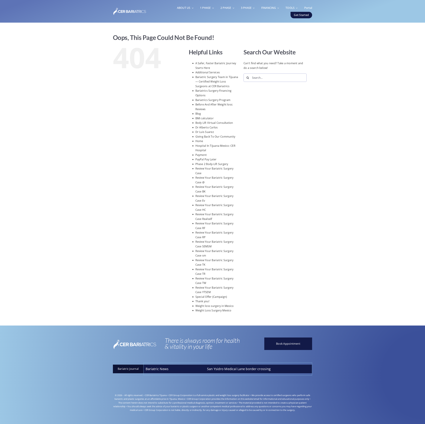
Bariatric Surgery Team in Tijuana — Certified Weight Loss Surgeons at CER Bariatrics (216, 81)
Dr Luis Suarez (204, 132)
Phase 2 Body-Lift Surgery (211, 164)
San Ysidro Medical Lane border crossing (213, 369)
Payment (201, 155)
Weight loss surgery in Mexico (214, 306)
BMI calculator (204, 118)
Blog (198, 113)
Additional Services (207, 72)
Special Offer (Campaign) (211, 297)
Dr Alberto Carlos (206, 127)
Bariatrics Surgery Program (213, 100)
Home (199, 141)
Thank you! (202, 301)
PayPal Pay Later (206, 159)
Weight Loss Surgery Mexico (213, 310)
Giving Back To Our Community (215, 136)
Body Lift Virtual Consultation (214, 123)
